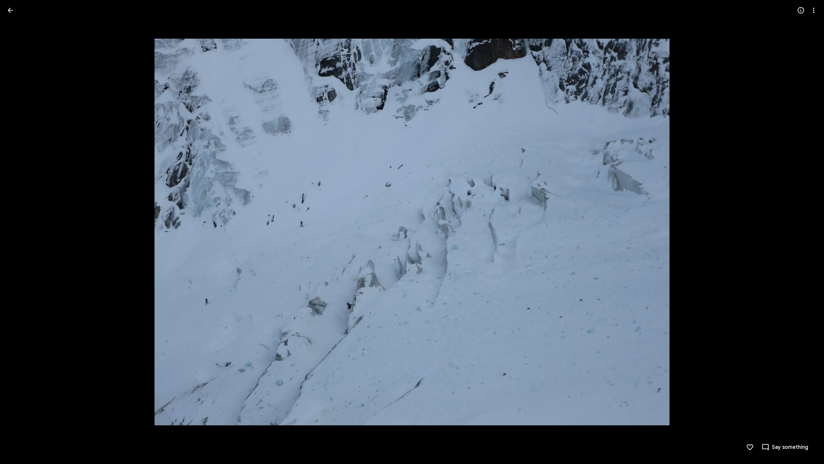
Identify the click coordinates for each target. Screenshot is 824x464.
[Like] (750, 447)
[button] (18, 232)
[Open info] (800, 10)
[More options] (813, 10)
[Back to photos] (10, 10)
